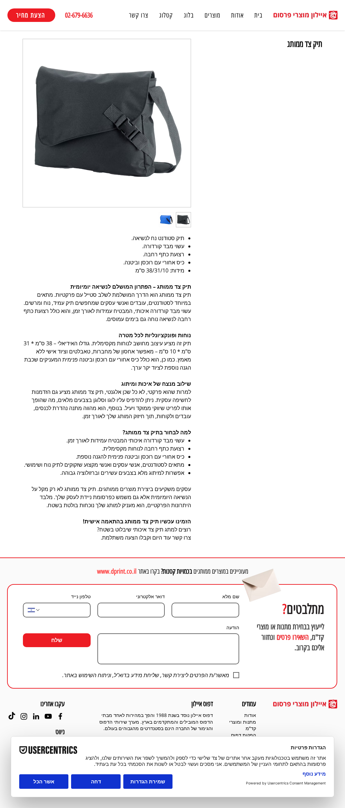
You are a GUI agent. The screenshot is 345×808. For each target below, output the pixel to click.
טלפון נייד (81, 596)
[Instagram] (24, 716)
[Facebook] (60, 716)
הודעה (232, 627)
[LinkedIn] (36, 716)
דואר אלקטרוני (150, 596)
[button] (212, 15)
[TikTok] (11, 716)
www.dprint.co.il (116, 571)
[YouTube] (48, 716)
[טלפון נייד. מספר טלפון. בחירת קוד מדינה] (34, 610)
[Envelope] (260, 581)
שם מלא (230, 596)
